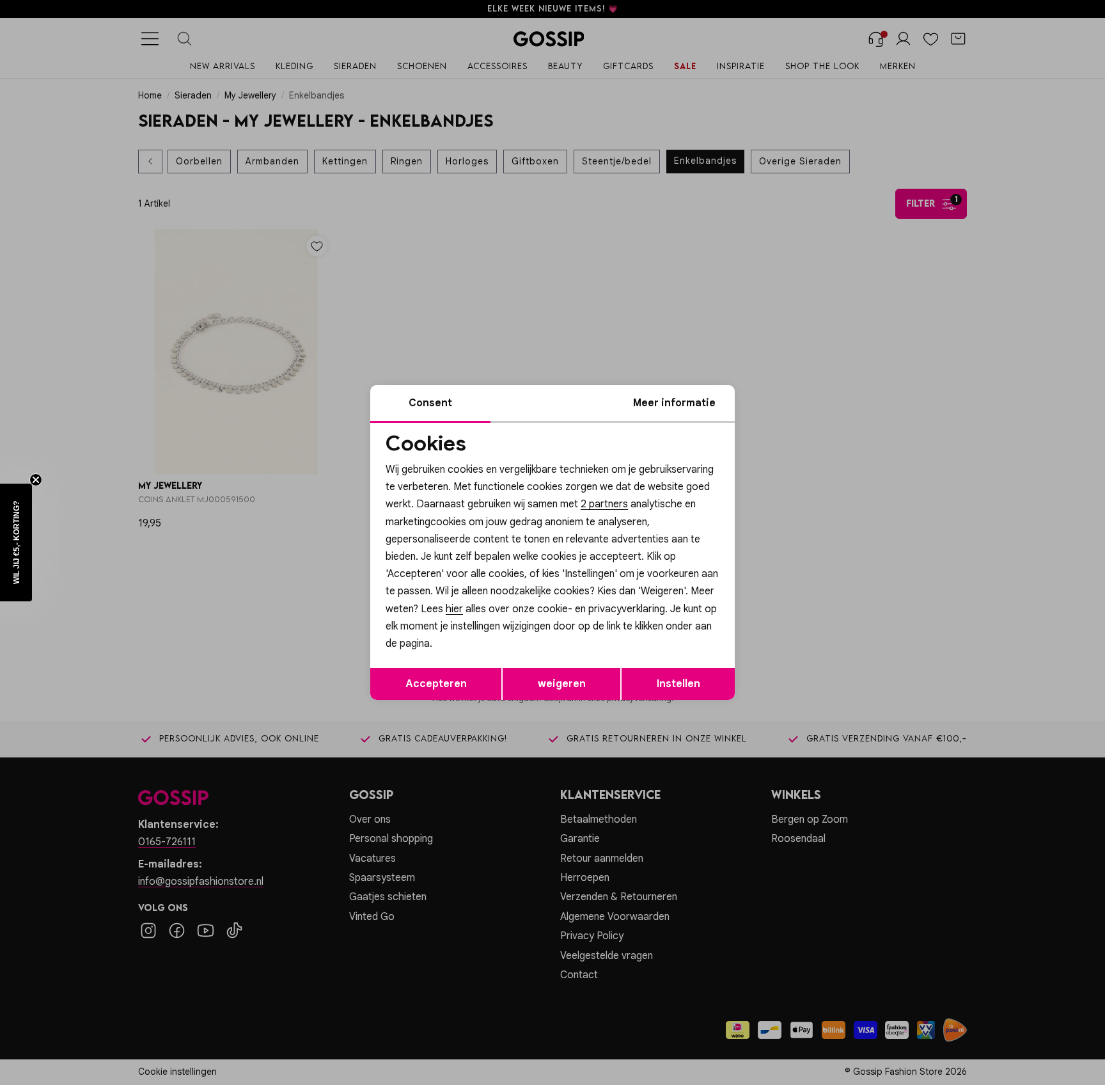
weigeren (562, 683)
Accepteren (436, 683)
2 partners (604, 504)
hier (454, 609)
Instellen (678, 683)
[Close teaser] (35, 479)
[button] (16, 542)
